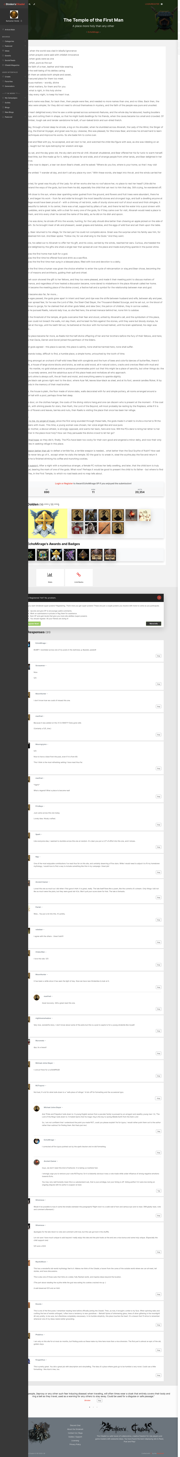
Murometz (40, 1041)
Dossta (39, 1304)
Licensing (75, 1448)
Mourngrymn (41, 744)
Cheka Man (40, 952)
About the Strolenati (75, 1437)
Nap (37, 857)
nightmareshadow (43, 1018)
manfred (39, 716)
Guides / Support (75, 1445)
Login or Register (64, 483)
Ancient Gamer (42, 882)
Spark (38, 834)
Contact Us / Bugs (75, 1441)
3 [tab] (97, 1415)
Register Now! (33, 624)
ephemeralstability (87, 1408)
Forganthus (41, 1360)
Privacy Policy (75, 1452)
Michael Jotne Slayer (44, 1063)
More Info (154, 624)
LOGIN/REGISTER (152, 4)
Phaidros (39, 1335)
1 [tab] (89, 1415)
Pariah (38, 907)
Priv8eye (39, 806)
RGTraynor (40, 1085)
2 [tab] (93, 1415)
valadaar (39, 929)
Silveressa (40, 1200)
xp (158, 656)
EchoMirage (93, 32)
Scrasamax (40, 665)
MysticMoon (41, 1262)
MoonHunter (41, 694)
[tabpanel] (93, 1402)
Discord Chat (75, 1433)
